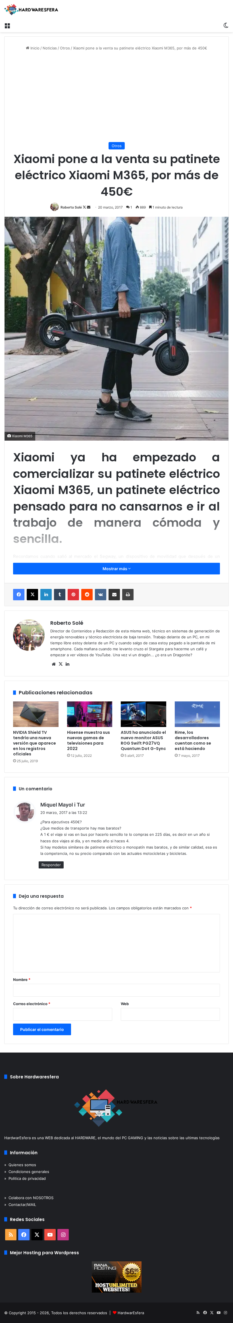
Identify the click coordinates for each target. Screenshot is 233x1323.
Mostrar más (115, 568)
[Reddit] (87, 594)
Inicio (34, 48)
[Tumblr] (59, 594)
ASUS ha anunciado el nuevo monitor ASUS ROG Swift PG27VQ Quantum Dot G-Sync (143, 740)
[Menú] (7, 25)
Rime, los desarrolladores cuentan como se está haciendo (193, 740)
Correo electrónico (31, 1003)
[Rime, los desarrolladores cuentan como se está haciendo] (197, 714)
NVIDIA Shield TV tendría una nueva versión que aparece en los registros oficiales (34, 743)
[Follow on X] (85, 207)
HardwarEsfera (131, 1313)
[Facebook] (18, 594)
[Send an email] (88, 207)
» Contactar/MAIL (20, 1204)
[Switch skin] (226, 25)
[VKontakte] (100, 594)
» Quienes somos (20, 1164)
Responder (51, 864)
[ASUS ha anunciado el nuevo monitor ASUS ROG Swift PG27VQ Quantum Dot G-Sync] (143, 714)
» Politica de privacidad (25, 1178)
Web (125, 1003)
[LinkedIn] (46, 594)
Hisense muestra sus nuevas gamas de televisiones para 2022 (88, 740)
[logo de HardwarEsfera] (31, 9)
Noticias (50, 48)
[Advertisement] (116, 96)
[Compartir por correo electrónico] (114, 594)
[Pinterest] (73, 594)
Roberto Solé (71, 207)
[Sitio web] (53, 664)
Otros (65, 48)
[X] (32, 594)
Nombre (21, 979)
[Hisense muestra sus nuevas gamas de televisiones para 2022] (90, 714)
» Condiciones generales (26, 1171)
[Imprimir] (128, 594)
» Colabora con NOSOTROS (28, 1197)
